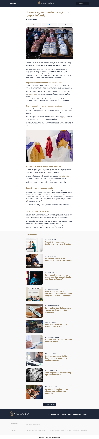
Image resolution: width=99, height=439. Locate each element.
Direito (26, 424)
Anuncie (85, 414)
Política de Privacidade (74, 414)
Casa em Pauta (71, 430)
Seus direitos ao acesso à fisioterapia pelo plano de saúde (58, 243)
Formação (37, 424)
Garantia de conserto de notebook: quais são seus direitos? (59, 259)
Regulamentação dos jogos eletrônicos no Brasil (56, 325)
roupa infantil (32, 94)
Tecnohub (57, 430)
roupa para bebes (30, 200)
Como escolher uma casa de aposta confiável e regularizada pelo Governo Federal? (58, 277)
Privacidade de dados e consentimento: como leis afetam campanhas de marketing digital (58, 293)
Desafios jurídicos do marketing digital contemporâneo (58, 374)
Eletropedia (84, 430)
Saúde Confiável (42, 430)
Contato (63, 414)
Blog (48, 414)
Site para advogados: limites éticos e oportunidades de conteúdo (56, 391)
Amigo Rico (28, 430)
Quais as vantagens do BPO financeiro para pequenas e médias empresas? (56, 358)
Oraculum (63, 430)
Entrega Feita (50, 430)
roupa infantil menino (63, 118)
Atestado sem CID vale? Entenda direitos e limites (58, 341)
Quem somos (55, 414)
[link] (20, 413)
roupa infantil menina (64, 176)
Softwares (34, 430)
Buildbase (77, 430)
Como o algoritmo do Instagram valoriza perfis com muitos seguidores (58, 310)
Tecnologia (32, 424)
